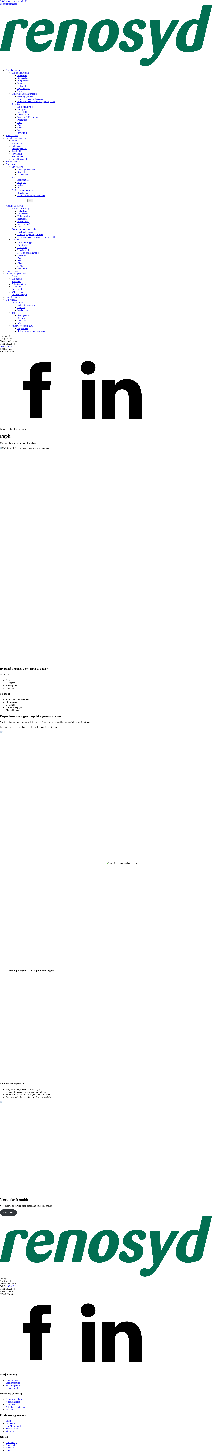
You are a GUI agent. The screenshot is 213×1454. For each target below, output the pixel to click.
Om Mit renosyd (19, 159)
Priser (14, 140)
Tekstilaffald (23, 114)
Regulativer (22, 193)
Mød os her (22, 174)
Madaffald (22, 112)
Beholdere (16, 146)
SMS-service (17, 156)
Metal (20, 130)
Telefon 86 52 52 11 (9, 346)
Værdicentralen (13, 1402)
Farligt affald (23, 109)
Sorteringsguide (13, 161)
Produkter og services (16, 138)
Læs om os (8, 1212)
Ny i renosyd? (23, 88)
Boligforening (23, 80)
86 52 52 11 (13, 1286)
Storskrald (16, 151)
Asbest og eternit (19, 148)
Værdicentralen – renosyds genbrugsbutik (36, 101)
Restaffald (22, 133)
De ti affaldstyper (25, 107)
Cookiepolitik (12, 1388)
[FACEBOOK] (37, 426)
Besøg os (21, 182)
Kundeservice (12, 135)
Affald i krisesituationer (16, 1407)
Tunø (19, 91)
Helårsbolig (22, 75)
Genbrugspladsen (25, 96)
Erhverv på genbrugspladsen (30, 99)
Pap (19, 125)
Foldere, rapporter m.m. (22, 190)
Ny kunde (10, 1404)
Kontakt (21, 172)
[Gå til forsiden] (106, 65)
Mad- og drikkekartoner (28, 117)
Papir (19, 122)
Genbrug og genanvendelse (24, 93)
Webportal (10, 1409)
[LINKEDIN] (111, 426)
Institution (22, 83)
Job (19, 187)
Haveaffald (17, 154)
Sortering (16, 104)
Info (13, 177)
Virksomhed (23, 86)
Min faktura (17, 143)
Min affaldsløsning (20, 73)
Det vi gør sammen (26, 169)
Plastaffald (22, 120)
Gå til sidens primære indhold (13, 1)
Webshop (10, 1431)
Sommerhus (22, 78)
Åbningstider (23, 180)
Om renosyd (11, 164)
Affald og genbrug (14, 70)
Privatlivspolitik (13, 1385)
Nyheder (21, 185)
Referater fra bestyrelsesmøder (31, 195)
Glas (19, 127)
